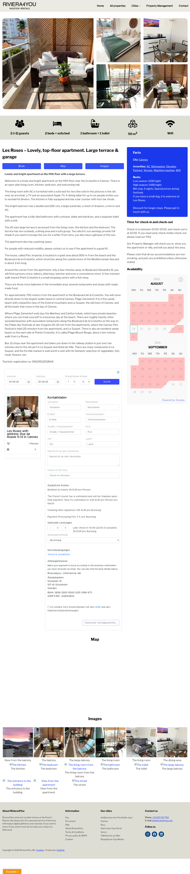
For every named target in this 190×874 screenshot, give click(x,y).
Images (104, 166)
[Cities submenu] (139, 6)
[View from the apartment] (49, 784)
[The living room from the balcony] (80, 768)
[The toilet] (141, 764)
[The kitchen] (18, 764)
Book (22, 166)
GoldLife (61, 850)
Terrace (147, 170)
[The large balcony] (80, 756)
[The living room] (110, 756)
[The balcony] (49, 756)
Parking (137, 170)
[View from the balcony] (18, 756)
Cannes (143, 159)
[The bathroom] (110, 764)
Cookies (40, 850)
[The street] (79, 780)
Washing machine (164, 170)
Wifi (178, 170)
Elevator (171, 166)
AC (148, 166)
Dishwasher (158, 166)
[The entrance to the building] (18, 784)
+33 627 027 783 (160, 817)
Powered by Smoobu (173, 400)
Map (63, 166)
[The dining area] (172, 756)
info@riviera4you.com (162, 820)
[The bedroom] (48, 764)
